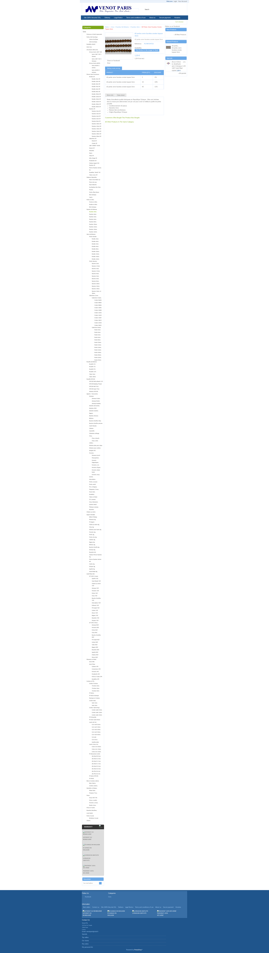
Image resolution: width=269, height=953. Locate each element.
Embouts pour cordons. (95, 448)
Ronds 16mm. (97, 350)
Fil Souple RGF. (96, 639)
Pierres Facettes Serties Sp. (95, 169)
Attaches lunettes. (93, 410)
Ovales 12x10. (98, 312)
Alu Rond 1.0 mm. (96, 758)
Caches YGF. (95, 610)
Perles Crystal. (90, 815)
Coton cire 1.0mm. (96, 749)
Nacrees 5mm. (95, 276)
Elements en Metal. (91, 659)
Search (147, 9)
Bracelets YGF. (95, 618)
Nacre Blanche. (93, 184)
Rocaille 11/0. (92, 371)
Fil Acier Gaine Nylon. (94, 719)
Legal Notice (118, 17)
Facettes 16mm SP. (96, 131)
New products (171, 29)
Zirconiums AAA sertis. (92, 49)
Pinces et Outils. (91, 807)
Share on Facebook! (113, 60)
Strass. (88, 795)
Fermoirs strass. (96, 474)
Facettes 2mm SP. (96, 111)
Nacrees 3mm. (95, 268)
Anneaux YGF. (95, 588)
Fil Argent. (92, 522)
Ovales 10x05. (98, 307)
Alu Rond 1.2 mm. (96, 761)
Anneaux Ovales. (96, 398)
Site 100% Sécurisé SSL (92, 17)
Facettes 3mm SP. (96, 113)
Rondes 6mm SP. (96, 89)
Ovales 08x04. (98, 302)
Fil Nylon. (91, 693)
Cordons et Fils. (91, 681)
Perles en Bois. (90, 199)
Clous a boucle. (96, 438)
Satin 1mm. (95, 703)
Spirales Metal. (93, 504)
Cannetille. (92, 431)
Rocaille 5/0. (92, 364)
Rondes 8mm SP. (96, 91)
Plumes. (91, 189)
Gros (112, 27)
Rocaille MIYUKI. (91, 379)
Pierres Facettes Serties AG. (95, 560)
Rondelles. (92, 494)
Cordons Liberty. (93, 785)
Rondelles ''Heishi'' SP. (95, 172)
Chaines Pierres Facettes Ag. (95, 555)
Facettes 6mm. (93, 219)
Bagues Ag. (92, 542)
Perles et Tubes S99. (97, 676)
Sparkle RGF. (95, 652)
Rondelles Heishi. (91, 44)
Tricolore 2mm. (96, 685)
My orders (85, 944)
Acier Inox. (89, 47)
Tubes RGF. (95, 644)
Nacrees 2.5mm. (96, 266)
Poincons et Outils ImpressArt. (94, 34)
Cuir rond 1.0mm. (96, 727)
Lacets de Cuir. (93, 722)
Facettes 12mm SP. (96, 126)
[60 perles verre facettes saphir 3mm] (155, 27)
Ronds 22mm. (97, 357)
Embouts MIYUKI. (93, 391)
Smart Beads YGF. (96, 581)
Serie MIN (91, 661)
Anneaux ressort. (96, 455)
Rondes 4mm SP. (96, 84)
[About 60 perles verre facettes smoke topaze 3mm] (168, 47)
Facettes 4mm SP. (96, 116)
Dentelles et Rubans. (92, 788)
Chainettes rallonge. (94, 433)
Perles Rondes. (93, 236)
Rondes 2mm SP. (96, 79)
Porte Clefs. (92, 492)
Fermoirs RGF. (95, 627)
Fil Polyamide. (92, 717)
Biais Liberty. (92, 783)
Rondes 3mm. (95, 239)
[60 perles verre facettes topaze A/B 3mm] (161, 27)
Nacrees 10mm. (96, 283)
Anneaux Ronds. (96, 401)
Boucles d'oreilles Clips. (95, 420)
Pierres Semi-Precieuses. (93, 74)
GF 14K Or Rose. (93, 622)
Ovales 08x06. (98, 305)
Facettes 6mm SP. (96, 118)
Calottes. (91, 428)
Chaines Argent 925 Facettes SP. (94, 164)
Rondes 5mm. (95, 244)
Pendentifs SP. (93, 160)
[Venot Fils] (108, 9)
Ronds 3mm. (97, 329)
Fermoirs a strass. (93, 802)
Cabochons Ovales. (97, 297)
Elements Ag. (92, 519)
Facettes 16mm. (93, 231)
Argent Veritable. (91, 514)
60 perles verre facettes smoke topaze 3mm (177, 50)
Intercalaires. (92, 479)
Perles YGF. (95, 593)
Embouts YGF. (95, 605)
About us (152, 17)
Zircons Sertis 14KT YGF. (95, 52)
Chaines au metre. (91, 512)
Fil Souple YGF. (96, 608)
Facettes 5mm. (93, 216)
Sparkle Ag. (92, 569)
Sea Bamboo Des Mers (95, 187)
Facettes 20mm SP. (96, 136)
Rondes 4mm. (95, 241)
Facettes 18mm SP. (96, 133)
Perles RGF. (95, 630)
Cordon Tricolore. (93, 683)
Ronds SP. (94, 140)
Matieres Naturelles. (92, 177)
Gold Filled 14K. (91, 574)
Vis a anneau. (92, 499)
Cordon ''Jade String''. (94, 707)
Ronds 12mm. (97, 345)
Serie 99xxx (92, 664)
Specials (169, 58)
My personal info (87, 947)
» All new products (180, 34)
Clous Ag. (91, 527)
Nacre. (90, 153)
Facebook (88, 897)
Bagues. (91, 413)
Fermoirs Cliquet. (96, 467)
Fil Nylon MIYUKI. (93, 776)
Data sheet (121, 95)
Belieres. (91, 418)
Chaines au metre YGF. (96, 584)
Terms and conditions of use (136, 17)
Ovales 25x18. (98, 322)
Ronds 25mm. (97, 360)
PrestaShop (138, 950)
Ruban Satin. (92, 790)
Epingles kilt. (92, 450)
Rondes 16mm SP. (96, 101)
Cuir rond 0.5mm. (96, 724)
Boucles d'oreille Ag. (94, 547)
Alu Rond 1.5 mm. (96, 763)
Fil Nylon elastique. (94, 695)
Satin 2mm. (95, 705)
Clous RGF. (94, 632)
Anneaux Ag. (92, 549)
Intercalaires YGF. (96, 602)
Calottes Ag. (92, 539)
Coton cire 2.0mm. (96, 751)
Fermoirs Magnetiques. (95, 461)
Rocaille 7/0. (92, 366)
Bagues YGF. (95, 615)
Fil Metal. (91, 778)
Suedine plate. (95, 742)
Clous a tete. (95, 440)
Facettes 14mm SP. (96, 128)
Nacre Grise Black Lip (94, 179)
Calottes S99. (95, 666)
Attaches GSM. (93, 408)
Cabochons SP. (93, 138)
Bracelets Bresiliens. (92, 810)
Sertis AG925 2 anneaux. (96, 71)
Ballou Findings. (93, 517)
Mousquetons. (95, 457)
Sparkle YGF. (95, 578)
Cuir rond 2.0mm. (96, 729)
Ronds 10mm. (97, 342)
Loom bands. (90, 813)
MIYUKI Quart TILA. (94, 389)
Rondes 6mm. (95, 246)
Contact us (95, 907)
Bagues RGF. (95, 647)
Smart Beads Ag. (93, 571)
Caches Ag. (92, 564)
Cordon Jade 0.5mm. (97, 710)
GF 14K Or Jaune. (93, 576)
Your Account (182, 1)
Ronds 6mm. (97, 337)
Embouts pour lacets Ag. (95, 529)
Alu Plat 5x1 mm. (96, 773)
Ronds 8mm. (97, 339)
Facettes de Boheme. (122, 27)
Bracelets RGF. (95, 649)
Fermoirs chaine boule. (96, 471)
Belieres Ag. (92, 544)
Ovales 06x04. (98, 300)
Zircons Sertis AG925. (94, 63)
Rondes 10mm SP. (96, 94)
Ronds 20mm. (97, 355)
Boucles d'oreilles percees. (96, 423)
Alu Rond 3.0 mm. (96, 768)
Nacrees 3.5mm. (96, 271)
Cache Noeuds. (93, 425)
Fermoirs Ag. (92, 532)
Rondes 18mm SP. (96, 104)
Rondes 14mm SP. (96, 99)
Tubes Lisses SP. (93, 175)
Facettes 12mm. (93, 226)
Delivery (107, 17)
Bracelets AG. (92, 552)
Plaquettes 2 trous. (94, 489)
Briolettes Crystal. (93, 818)
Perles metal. (92, 484)
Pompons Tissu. (93, 793)
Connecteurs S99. (96, 669)
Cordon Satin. (92, 700)
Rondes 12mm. (95, 254)
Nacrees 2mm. (95, 263)
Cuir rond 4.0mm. (96, 734)
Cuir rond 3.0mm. (96, 732)
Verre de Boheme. (91, 234)
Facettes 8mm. (93, 221)
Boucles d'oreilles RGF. (96, 636)
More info (110, 95)
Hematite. (91, 150)
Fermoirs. (91, 453)
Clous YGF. (94, 595)
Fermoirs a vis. (95, 465)
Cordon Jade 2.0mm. (97, 715)
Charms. (89, 820)
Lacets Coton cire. (93, 744)
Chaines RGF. (95, 654)
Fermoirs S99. (95, 671)
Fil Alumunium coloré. (94, 753)
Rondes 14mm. (95, 256)
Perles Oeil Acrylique (92, 37)
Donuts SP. (92, 148)
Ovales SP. (94, 143)
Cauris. (91, 197)
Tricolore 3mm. (96, 688)
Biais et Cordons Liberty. (93, 781)
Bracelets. (91, 509)
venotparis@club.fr (92, 931)
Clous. (90, 436)
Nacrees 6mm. (95, 278)
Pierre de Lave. (93, 182)
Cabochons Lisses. (93, 295)
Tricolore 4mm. (96, 690)
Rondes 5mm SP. (96, 86)
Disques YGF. (95, 620)
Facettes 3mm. (135, 27)
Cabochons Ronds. (96, 327)
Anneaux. (91, 396)
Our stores (85, 940)
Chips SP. (91, 155)
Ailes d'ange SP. (93, 158)
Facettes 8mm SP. (96, 121)
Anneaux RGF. (95, 625)
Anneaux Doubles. (96, 403)
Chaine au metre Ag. (94, 524)
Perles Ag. (91, 534)
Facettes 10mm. (93, 224)
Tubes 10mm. (92, 376)
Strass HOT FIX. (93, 797)
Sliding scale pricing (113, 68)
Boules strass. (92, 805)
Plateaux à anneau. (94, 507)
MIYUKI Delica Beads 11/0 (96, 381)
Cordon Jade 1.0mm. (97, 712)
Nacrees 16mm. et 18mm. (96, 292)
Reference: (138, 44)
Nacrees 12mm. (96, 286)
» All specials (182, 73)
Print (108, 63)
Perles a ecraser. (93, 481)
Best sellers (86, 907)
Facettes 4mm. (93, 214)
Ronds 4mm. (97, 332)
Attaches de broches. (94, 405)
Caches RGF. (95, 642)
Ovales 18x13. (98, 320)
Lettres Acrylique (93, 39)
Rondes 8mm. (95, 249)
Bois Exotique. (92, 194)
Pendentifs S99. (96, 674)
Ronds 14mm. (97, 347)
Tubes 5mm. (92, 374)
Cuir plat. (94, 737)
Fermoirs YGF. (95, 590)
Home (107, 27)
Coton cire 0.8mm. (96, 746)
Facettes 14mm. (93, 229)
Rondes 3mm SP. (96, 81)
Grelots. (91, 476)
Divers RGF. (95, 657)
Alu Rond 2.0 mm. (96, 766)
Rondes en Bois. (93, 204)
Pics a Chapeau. (93, 487)
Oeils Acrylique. (93, 41)
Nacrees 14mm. (96, 288)
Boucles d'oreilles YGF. (96, 599)
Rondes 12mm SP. (96, 96)
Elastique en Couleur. (94, 698)
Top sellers (85, 937)
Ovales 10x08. (98, 310)
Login (175, 1)
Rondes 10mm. (95, 251)
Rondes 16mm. (95, 259)
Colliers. (91, 443)
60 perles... (175, 46)
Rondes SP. (92, 76)
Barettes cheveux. (93, 415)
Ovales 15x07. (98, 317)
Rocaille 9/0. (92, 369)
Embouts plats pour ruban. (95, 445)
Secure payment (165, 17)
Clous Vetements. (93, 502)
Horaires (177, 17)
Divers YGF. (95, 613)
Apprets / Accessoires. (92, 393)
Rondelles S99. (95, 679)
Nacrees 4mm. (95, 273)
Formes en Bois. (93, 202)
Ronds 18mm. (97, 352)
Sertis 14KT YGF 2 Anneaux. (96, 60)
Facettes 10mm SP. (96, 123)
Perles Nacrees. (93, 261)
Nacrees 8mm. (95, 281)
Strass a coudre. (93, 800)
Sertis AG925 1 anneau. (96, 66)
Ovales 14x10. (98, 315)
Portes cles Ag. (93, 537)
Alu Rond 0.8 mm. (96, 756)
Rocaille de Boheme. (92, 361)
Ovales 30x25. (98, 325)
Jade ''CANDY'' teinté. (94, 145)
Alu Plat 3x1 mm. (96, 771)
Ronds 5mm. (97, 334)
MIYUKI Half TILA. (94, 386)
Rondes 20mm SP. (96, 106)
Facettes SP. (92, 108)
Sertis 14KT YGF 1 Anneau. (96, 55)
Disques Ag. (92, 566)
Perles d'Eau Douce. (94, 192)
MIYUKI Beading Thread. (95, 384)
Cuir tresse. (95, 739)
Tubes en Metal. (93, 497)
